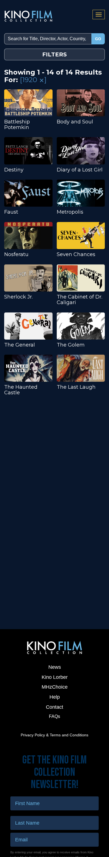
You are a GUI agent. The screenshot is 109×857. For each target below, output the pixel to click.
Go (98, 39)
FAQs (54, 716)
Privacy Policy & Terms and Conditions (54, 735)
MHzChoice (55, 687)
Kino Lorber (55, 677)
